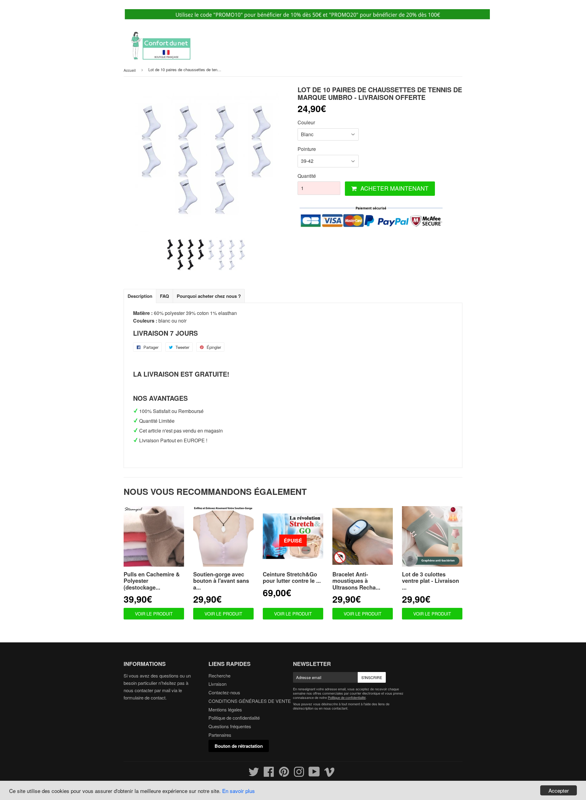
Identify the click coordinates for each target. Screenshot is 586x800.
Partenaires (219, 735)
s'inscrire (371, 677)
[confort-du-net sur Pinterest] (284, 774)
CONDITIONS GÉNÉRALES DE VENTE (249, 701)
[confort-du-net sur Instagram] (299, 774)
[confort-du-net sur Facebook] (268, 774)
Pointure (307, 148)
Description (140, 296)
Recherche (219, 675)
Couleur (306, 122)
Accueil (130, 70)
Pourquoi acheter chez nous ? (209, 296)
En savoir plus (238, 791)
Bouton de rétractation (239, 746)
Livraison (217, 684)
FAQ (164, 296)
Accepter (558, 790)
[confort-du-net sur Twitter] (253, 774)
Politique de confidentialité (234, 717)
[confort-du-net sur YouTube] (314, 774)
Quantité (307, 175)
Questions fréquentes (229, 726)
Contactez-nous (224, 692)
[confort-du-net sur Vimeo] (329, 774)
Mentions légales (225, 709)
